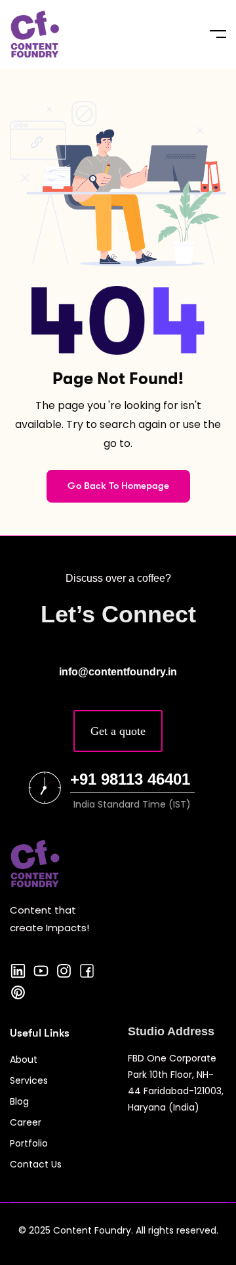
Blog (19, 1101)
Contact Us (36, 1164)
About (23, 1059)
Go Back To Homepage (118, 485)
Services (29, 1080)
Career (25, 1122)
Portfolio (29, 1143)
